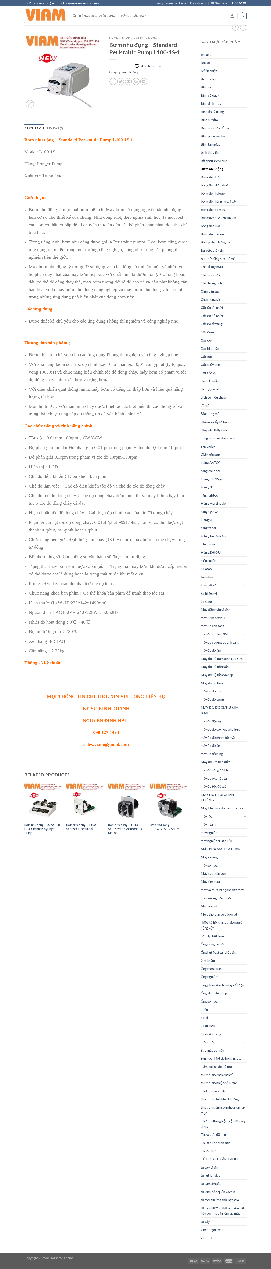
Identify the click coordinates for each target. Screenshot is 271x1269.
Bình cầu (207, 87)
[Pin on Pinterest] (136, 81)
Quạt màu (208, 1026)
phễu (204, 1009)
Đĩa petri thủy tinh (214, 430)
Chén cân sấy (210, 291)
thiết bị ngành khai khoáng (220, 1099)
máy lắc (206, 816)
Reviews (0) (55, 128)
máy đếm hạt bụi (213, 618)
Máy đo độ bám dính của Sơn (222, 658)
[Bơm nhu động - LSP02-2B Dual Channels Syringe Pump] (43, 801)
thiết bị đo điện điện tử (217, 1075)
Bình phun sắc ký (213, 136)
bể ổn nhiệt (209, 71)
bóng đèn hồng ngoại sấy (219, 201)
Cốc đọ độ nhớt (212, 316)
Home (113, 37)
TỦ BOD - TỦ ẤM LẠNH (219, 1159)
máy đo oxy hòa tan (214, 778)
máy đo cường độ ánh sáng (220, 642)
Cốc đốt (206, 340)
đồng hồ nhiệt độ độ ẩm (218, 438)
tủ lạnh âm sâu (211, 1183)
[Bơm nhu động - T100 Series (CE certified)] (85, 801)
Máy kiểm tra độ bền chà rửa (222, 808)
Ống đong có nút (212, 944)
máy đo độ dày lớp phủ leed (220, 729)
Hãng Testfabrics (213, 536)
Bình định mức (211, 103)
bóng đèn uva (210, 226)
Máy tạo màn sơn (213, 873)
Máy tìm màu (210, 881)
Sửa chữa (207, 1042)
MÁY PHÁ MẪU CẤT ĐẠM (221, 849)
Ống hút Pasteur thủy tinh (219, 952)
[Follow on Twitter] (240, 3)
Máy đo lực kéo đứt (215, 762)
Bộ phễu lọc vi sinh (214, 161)
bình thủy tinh (210, 152)
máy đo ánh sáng (212, 626)
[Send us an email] (244, 3)
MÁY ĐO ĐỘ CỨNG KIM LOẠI (220, 710)
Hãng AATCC (211, 462)
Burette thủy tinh (213, 250)
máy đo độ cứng (212, 699)
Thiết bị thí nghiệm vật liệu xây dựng (223, 1123)
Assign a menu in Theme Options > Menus (181, 3)
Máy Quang (209, 857)
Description (34, 128)
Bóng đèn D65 (211, 177)
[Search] (74, 16)
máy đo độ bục (211, 691)
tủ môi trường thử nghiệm (220, 1200)
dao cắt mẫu (210, 381)
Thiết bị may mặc (213, 1091)
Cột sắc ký (208, 373)
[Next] (187, 812)
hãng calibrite (211, 471)
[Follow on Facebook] (232, 3)
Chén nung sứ (210, 299)
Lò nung (206, 601)
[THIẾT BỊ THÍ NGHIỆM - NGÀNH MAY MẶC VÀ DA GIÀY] (45, 16)
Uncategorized (212, 1230)
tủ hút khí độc (210, 1175)
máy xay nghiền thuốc (216, 898)
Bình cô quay (210, 95)
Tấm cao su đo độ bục (217, 1066)
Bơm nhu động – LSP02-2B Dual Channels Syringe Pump (42, 828)
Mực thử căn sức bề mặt (219, 914)
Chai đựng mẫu (212, 267)
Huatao (206, 569)
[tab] (34, 128)
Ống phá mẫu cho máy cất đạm (223, 985)
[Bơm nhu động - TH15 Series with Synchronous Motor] (127, 801)
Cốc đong (208, 332)
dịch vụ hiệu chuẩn (214, 397)
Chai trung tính (211, 283)
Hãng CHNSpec (212, 479)
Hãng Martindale (213, 503)
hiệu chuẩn (208, 561)
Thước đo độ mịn (213, 1134)
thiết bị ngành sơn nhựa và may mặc (223, 1110)
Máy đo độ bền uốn (215, 667)
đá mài (205, 405)
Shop (126, 37)
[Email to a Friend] (128, 81)
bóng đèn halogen (213, 193)
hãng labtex (209, 495)
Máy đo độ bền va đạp (217, 675)
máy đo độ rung (212, 754)
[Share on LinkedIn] (143, 81)
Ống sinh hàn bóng (214, 993)
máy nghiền (209, 833)
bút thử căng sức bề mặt (219, 259)
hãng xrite (208, 544)
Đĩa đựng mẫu (211, 414)
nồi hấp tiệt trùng (213, 936)
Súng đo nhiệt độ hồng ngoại (221, 1058)
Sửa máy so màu (212, 1050)
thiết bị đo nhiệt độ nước (219, 1083)
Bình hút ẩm (209, 120)
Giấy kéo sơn (210, 454)
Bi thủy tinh (209, 79)
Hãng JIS (207, 487)
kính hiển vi (209, 593)
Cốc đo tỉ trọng (212, 324)
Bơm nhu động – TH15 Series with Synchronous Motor (125, 828)
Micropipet (209, 906)
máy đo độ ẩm (211, 650)
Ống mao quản (211, 969)
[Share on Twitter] (120, 81)
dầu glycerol (210, 389)
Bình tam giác (210, 144)
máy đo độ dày (211, 721)
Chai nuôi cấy (210, 275)
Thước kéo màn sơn (215, 1143)
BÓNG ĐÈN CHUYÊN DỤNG (97, 16)
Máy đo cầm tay (133, 16)
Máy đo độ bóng (213, 683)
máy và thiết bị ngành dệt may (222, 890)
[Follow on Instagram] (236, 3)
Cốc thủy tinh (210, 365)
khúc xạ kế (208, 585)
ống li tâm (208, 960)
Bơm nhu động (212, 169)
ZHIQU (206, 1238)
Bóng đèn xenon (212, 234)
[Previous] (24, 812)
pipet (204, 1017)
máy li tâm (208, 824)
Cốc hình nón (210, 348)
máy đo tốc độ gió (214, 786)
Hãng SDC (208, 520)
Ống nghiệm (209, 977)
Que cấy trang (211, 1034)
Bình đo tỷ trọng (212, 112)
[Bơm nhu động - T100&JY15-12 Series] (169, 801)
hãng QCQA (209, 512)
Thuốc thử (208, 1151)
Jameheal (207, 577)
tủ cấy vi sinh (210, 1167)
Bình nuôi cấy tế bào (215, 128)
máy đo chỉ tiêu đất (214, 634)
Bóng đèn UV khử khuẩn (218, 218)
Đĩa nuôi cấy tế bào (215, 422)
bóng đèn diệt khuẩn (215, 185)
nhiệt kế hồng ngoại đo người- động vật (223, 925)
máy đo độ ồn (210, 745)
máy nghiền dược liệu (216, 841)
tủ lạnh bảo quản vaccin (218, 1192)
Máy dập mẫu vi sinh (215, 609)
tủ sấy (205, 1222)
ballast (206, 54)
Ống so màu (209, 1001)
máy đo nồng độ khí (215, 770)
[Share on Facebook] (112, 81)
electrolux (208, 446)
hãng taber (208, 528)
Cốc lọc (206, 356)
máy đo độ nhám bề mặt (218, 737)
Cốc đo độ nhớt (212, 307)
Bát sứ (205, 62)
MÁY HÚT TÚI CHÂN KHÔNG (217, 797)
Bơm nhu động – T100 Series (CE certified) (81, 827)
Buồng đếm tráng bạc (216, 242)
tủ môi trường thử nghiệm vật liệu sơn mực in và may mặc (222, 1210)
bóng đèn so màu (213, 209)
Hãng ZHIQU (211, 552)
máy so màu (209, 865)
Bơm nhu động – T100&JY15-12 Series (165, 827)
